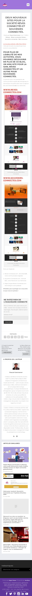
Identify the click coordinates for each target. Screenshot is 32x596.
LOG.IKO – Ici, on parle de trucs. (15, 589)
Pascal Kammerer (15, 35)
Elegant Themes (12, 580)
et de (14, 85)
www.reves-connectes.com (12, 91)
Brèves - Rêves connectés (13, 37)
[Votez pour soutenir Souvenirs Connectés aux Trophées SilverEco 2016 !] (16, 481)
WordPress (27, 580)
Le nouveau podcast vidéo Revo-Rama (14, 44)
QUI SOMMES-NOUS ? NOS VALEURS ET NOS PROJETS (15, 585)
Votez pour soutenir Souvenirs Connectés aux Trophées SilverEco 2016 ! (14, 492)
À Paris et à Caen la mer (16, 591)
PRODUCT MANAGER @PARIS (15, 583)
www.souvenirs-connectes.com (13, 179)
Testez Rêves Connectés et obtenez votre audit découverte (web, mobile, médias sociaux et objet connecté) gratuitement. (15, 467)
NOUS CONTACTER (15, 587)
